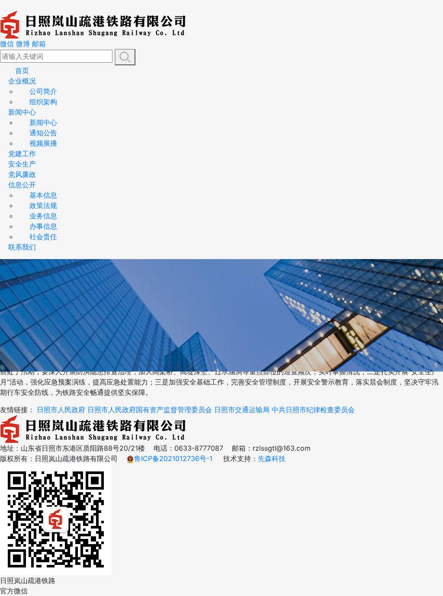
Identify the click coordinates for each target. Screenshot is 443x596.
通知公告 (43, 132)
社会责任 (43, 236)
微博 (23, 43)
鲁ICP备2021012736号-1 (173, 458)
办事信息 (43, 226)
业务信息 (43, 215)
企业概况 (22, 81)
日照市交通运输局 (242, 409)
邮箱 (39, 43)
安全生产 (22, 164)
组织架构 (43, 101)
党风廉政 (22, 174)
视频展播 (43, 143)
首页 (22, 70)
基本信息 (43, 195)
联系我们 (22, 247)
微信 (7, 43)
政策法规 (43, 205)
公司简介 (43, 91)
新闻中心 (22, 112)
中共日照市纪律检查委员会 (313, 409)
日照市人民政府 (61, 409)
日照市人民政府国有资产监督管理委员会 (149, 409)
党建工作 (22, 153)
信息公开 (22, 184)
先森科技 (272, 458)
